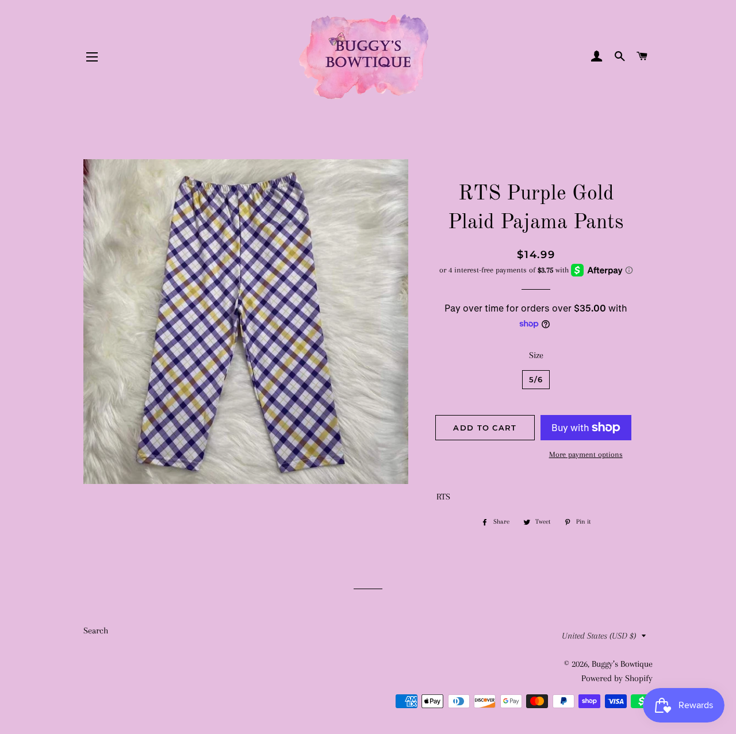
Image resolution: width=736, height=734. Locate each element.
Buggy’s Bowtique (622, 664)
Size (536, 355)
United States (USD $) (599, 636)
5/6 (536, 379)
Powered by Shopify (617, 678)
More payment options (586, 454)
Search (95, 630)
